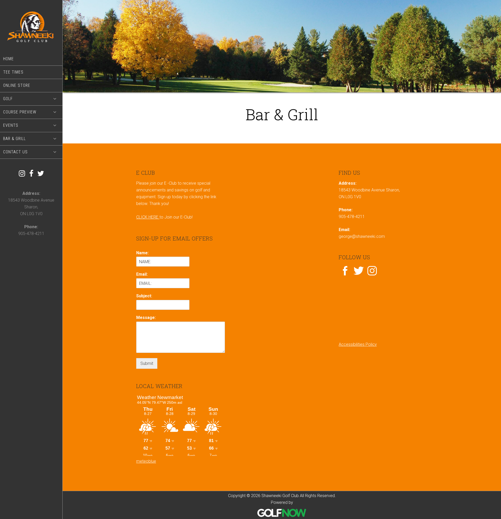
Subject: (144, 295)
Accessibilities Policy (358, 344)
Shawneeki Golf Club (31, 26)
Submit (146, 363)
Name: (142, 252)
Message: (146, 317)
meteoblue (146, 461)
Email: (142, 274)
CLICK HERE (147, 217)
